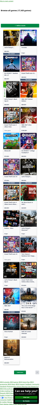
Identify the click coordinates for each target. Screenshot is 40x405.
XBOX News (11, 384)
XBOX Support (20, 384)
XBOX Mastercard (11, 393)
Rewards (3, 393)
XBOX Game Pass (24, 382)
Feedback (28, 384)
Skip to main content (6, 1)
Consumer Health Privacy (8, 400)
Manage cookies (12, 402)
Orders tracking (5, 391)
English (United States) (7, 395)
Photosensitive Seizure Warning (17, 386)
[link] (11, 42)
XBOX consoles (5, 382)
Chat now (26, 397)
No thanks (26, 401)
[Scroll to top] (37, 372)
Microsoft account (10, 389)
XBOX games (14, 382)
